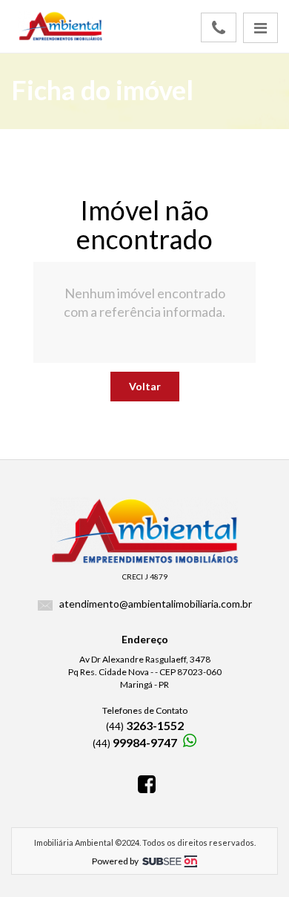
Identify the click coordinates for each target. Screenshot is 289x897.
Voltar (145, 386)
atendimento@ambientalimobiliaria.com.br (155, 603)
